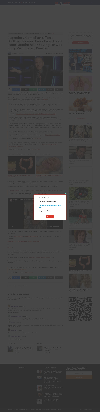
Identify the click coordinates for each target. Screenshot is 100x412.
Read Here (50, 216)
